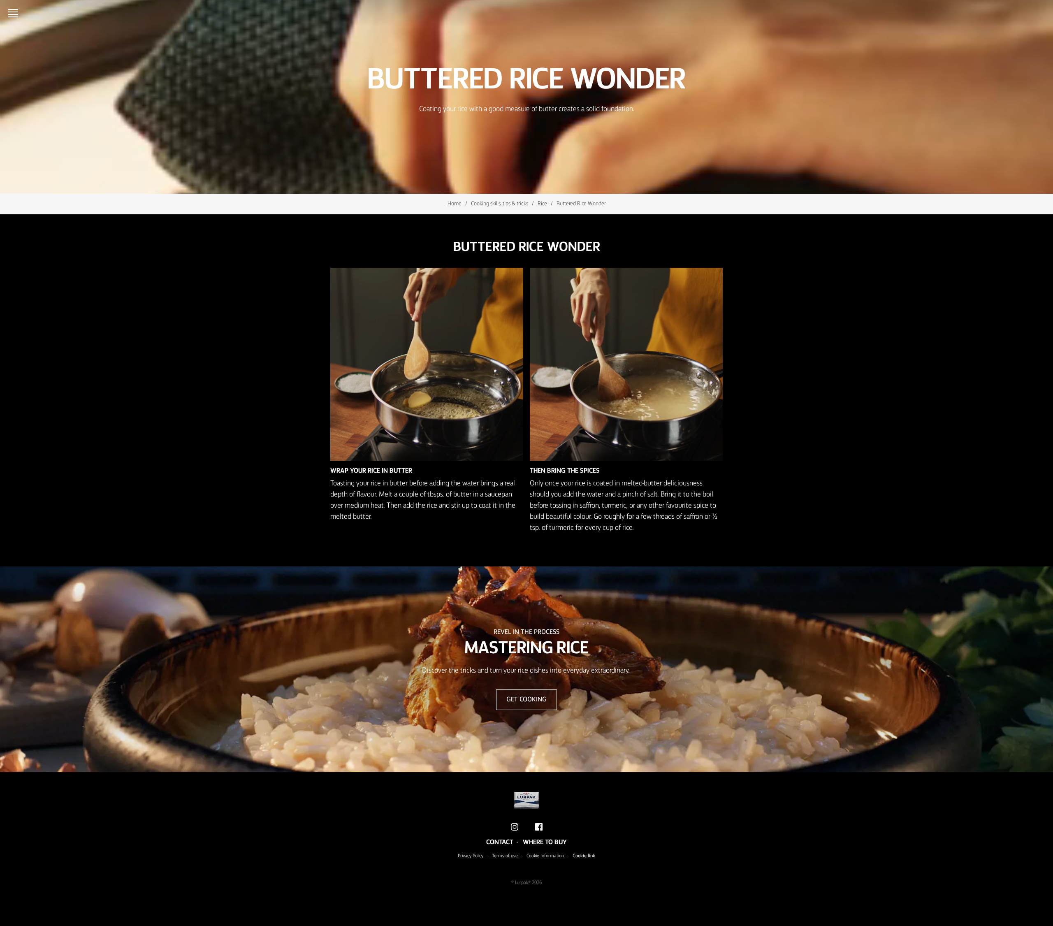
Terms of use (505, 856)
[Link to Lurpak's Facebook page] (539, 827)
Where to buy (545, 842)
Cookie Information (545, 856)
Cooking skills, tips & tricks (499, 204)
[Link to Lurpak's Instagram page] (515, 827)
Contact (499, 842)
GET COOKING (526, 699)
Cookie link (584, 856)
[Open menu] (15, 13)
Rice (542, 204)
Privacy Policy (470, 856)
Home (455, 204)
